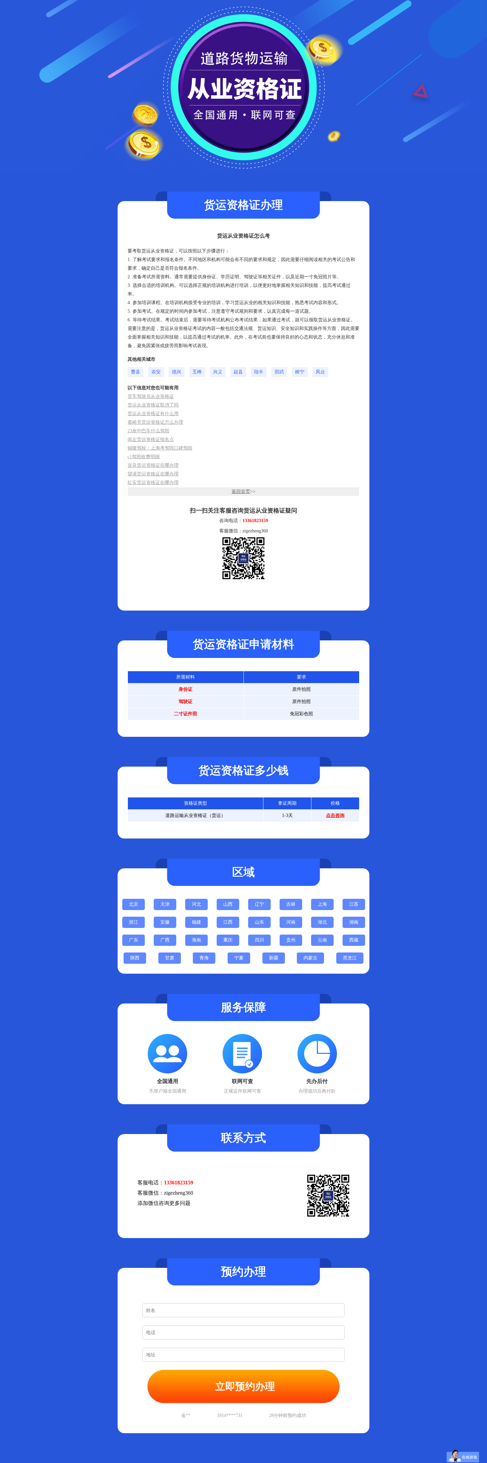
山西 (228, 904)
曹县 (135, 371)
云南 (322, 940)
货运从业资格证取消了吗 (153, 405)
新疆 (273, 957)
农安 (156, 371)
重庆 (228, 940)
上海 (322, 904)
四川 (259, 940)
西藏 (353, 940)
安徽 (165, 922)
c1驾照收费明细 (144, 456)
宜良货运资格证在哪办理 (153, 465)
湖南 (353, 922)
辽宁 (259, 904)
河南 (291, 922)
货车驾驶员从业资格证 (151, 396)
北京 (133, 904)
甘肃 (169, 957)
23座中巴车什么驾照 (148, 430)
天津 (165, 904)
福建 (196, 922)
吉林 (291, 904)
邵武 (279, 371)
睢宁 (299, 371)
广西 (165, 940)
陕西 (134, 957)
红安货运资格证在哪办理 (153, 482)
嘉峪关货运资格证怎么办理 (155, 422)
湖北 (322, 922)
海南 (196, 940)
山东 (259, 922)
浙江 (133, 922)
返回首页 (241, 491)
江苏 (353, 904)
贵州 (291, 940)
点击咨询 (335, 815)
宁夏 (239, 957)
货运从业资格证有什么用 (153, 413)
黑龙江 (350, 957)
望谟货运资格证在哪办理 (153, 473)
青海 (204, 957)
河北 (196, 904)
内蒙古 (310, 957)
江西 (228, 922)
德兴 (176, 371)
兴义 (217, 371)
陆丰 (258, 371)
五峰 (197, 371)
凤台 (320, 371)
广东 (133, 940)
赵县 (238, 371)
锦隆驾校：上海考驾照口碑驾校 (160, 448)
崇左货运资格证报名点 (151, 439)
